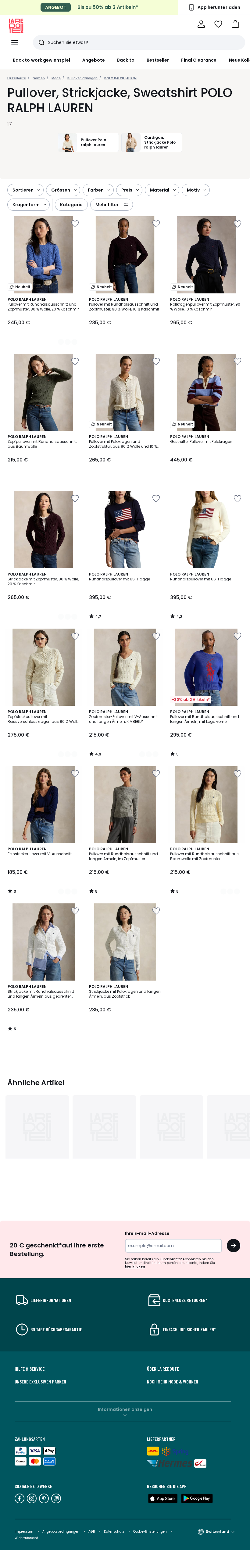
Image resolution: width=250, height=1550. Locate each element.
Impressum (24, 1531)
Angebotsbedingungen (60, 1531)
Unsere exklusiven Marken (40, 1381)
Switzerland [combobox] (217, 1531)
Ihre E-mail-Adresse (147, 1233)
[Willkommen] (201, 24)
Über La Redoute (163, 1369)
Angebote (93, 60)
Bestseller (158, 60)
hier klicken (135, 1266)
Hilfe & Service (30, 1369)
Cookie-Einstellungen (150, 1531)
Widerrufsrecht (26, 1538)
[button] (235, 24)
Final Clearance (198, 60)
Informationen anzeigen (125, 1409)
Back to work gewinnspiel (41, 60)
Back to (125, 60)
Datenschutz (114, 1531)
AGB (92, 1531)
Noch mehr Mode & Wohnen (172, 1381)
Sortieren (23, 190)
